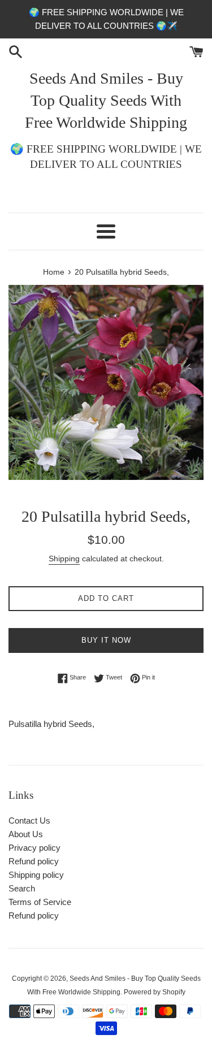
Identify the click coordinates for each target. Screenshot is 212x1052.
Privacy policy (34, 847)
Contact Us (29, 820)
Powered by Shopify (154, 992)
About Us (25, 834)
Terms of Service (39, 902)
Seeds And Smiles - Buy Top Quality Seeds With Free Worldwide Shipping (106, 100)
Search (21, 888)
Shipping (64, 558)
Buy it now (106, 640)
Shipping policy (36, 875)
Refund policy (33, 861)
